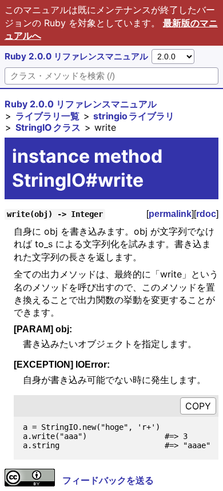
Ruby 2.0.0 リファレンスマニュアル (76, 56)
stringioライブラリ (133, 116)
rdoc (206, 214)
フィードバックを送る (108, 480)
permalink (170, 214)
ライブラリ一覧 (47, 116)
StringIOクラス (48, 127)
